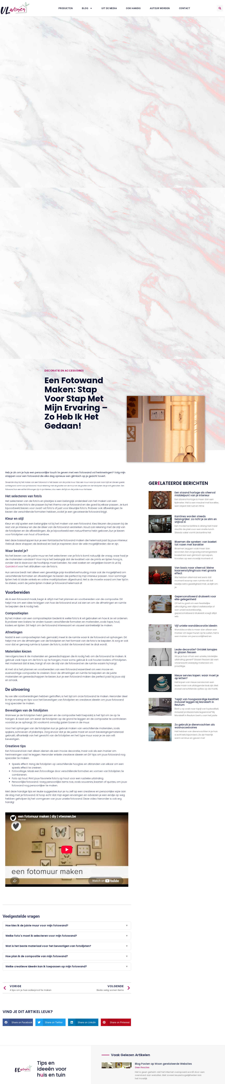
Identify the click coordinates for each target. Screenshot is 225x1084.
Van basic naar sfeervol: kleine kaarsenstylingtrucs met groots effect (195, 570)
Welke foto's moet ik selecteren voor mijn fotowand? (66, 936)
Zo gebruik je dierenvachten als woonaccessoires (195, 726)
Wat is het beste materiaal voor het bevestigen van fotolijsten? (66, 946)
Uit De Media (109, 8)
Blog (85, 8)
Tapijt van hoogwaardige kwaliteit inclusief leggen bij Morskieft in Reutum (197, 702)
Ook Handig (133, 8)
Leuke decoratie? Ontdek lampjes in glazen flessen (196, 651)
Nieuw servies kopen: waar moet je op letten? (197, 677)
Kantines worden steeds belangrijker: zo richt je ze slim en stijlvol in (196, 519)
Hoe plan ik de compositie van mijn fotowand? (66, 956)
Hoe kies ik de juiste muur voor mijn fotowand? (66, 925)
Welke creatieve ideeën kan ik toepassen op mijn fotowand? (66, 966)
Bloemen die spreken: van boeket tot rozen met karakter (196, 543)
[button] (220, 8)
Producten (65, 8)
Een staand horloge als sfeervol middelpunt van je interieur (195, 494)
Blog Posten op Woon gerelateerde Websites (163, 1063)
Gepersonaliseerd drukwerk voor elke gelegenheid (195, 598)
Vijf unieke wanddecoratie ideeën (196, 625)
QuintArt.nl (11, 566)
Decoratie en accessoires (64, 371)
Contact (184, 8)
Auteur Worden (160, 8)
